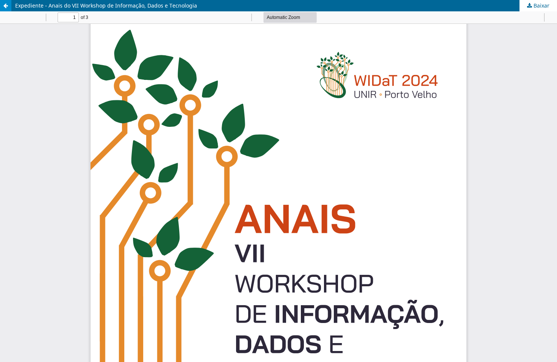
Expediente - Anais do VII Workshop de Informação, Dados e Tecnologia (106, 5)
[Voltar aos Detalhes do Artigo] (5, 5)
